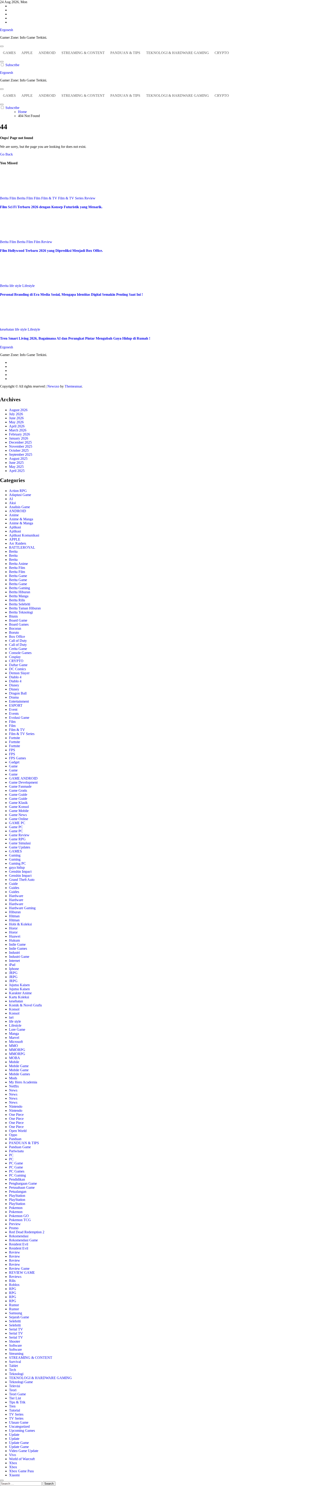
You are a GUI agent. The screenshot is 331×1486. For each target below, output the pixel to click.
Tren (12, 1406)
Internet (14, 961)
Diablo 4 (15, 677)
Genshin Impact (20, 871)
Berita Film (8, 198)
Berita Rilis (17, 600)
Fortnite (14, 738)
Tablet (13, 1366)
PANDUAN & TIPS (125, 53)
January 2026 (18, 438)
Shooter (14, 1341)
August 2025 (18, 458)
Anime (14, 515)
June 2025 (16, 463)
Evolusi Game (19, 717)
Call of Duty (18, 641)
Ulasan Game (18, 1422)
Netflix (14, 1086)
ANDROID (47, 53)
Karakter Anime (20, 993)
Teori (12, 1390)
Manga (14, 1033)
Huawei (14, 936)
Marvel (14, 1038)
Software (15, 1345)
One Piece (16, 1114)
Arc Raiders (17, 543)
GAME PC (17, 823)
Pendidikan (17, 1179)
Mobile (14, 1062)
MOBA (14, 1058)
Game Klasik (18, 803)
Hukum (14, 940)
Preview (15, 1224)
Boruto (14, 632)
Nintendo (15, 1106)
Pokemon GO (19, 1216)
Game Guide (18, 794)
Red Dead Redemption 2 (26, 1232)
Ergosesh (6, 30)
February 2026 (19, 434)
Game (13, 766)
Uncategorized (19, 1426)
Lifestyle (28, 286)
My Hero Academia (23, 1082)
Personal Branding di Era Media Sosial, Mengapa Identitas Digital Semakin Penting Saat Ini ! (71, 294)
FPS (12, 750)
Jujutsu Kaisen (19, 985)
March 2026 (17, 430)
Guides (14, 888)
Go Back (6, 154)
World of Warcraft (22, 1459)
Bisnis (13, 616)
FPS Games (17, 758)
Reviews (15, 1277)
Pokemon (16, 1208)
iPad (12, 965)
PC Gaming (17, 1175)
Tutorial (14, 1410)
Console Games (20, 653)
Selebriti (15, 1321)
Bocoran (15, 628)
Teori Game (17, 1394)
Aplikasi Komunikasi (24, 535)
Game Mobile (19, 811)
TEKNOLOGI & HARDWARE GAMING (177, 53)
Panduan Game (20, 1147)
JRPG (13, 973)
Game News (18, 815)
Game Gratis (18, 790)
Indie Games (18, 948)
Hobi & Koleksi (20, 924)
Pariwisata (16, 1151)
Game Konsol (19, 807)
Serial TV (16, 1329)
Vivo (12, 1455)
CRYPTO (222, 53)
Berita (4, 286)
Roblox (14, 1285)
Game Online (18, 819)
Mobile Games (19, 1074)
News (13, 1090)
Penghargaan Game (23, 1183)
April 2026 (17, 426)
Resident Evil (18, 1244)
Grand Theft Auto (21, 880)
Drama (14, 697)
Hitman (14, 916)
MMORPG (17, 1050)
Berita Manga (18, 596)
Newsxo (53, 386)
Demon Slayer (19, 673)
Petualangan (17, 1191)
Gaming (14, 855)
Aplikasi (15, 527)
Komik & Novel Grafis (25, 1005)
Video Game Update (23, 1451)
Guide (13, 884)
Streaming (16, 1353)
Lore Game (17, 1029)
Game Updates (19, 847)
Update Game (19, 1443)
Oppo (13, 1135)
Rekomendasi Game (23, 1240)
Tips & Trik (17, 1402)
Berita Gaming (19, 588)
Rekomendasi (18, 1236)
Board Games (19, 624)
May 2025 (16, 467)
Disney (14, 685)
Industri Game (19, 956)
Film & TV (49, 198)
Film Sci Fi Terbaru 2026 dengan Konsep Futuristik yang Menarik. (51, 207)
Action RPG (18, 491)
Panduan (15, 1139)
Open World (18, 1131)
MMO (13, 1046)
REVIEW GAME (22, 1272)
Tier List (15, 1398)
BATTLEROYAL (22, 547)
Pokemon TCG (20, 1220)
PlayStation (17, 1195)
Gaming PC (17, 863)
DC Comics (17, 669)
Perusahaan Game (22, 1187)
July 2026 (16, 414)
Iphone (14, 969)
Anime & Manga (21, 519)
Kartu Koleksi (19, 997)
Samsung (15, 1313)
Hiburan (15, 912)
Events (14, 713)
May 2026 (16, 422)
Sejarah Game (19, 1317)
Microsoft (16, 1042)
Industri (14, 952)
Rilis (12, 1281)
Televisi (14, 1386)
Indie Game (17, 944)
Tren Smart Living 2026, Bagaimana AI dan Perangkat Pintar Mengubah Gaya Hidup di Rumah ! (75, 338)
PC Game (16, 1163)
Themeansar (73, 386)
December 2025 (20, 442)
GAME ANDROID (23, 778)
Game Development (23, 782)
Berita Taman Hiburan (25, 608)
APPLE (27, 53)
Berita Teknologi (21, 612)
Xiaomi (14, 1475)
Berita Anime (18, 564)
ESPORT (16, 705)
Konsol (14, 1009)
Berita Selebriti (19, 604)
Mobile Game (19, 1066)
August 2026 (18, 410)
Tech (12, 1370)
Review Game (19, 1268)
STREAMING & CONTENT (83, 53)
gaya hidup (17, 867)
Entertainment (19, 701)
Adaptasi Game (20, 495)
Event (13, 709)
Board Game (18, 620)
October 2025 (19, 450)
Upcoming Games (22, 1430)
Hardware (16, 896)
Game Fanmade (20, 786)
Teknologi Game (21, 1382)
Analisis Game (19, 507)
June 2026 (16, 418)
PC (11, 1155)
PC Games (16, 1171)
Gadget (14, 762)
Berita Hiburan (19, 592)
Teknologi (16, 1374)
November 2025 (20, 446)
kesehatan (7, 329)
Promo (13, 1228)
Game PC (16, 827)
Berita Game (18, 576)
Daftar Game (18, 665)
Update (14, 1434)
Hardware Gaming (22, 908)
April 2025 (17, 471)
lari (11, 1017)
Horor (13, 928)
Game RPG (17, 839)
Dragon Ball (18, 693)
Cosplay (15, 657)
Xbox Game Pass (21, 1471)
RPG (12, 1289)
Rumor (14, 1305)
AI (11, 499)
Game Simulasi (20, 843)
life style (15, 286)
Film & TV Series (71, 198)
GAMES (9, 53)
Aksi (12, 503)
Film (37, 198)
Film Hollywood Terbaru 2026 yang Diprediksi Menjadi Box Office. (51, 251)
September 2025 (20, 454)
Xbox (13, 1463)
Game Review (19, 835)
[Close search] (2, 1480)
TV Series (16, 1414)
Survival (15, 1362)
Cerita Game (18, 649)
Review (89, 198)
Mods (13, 1078)
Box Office (17, 636)
